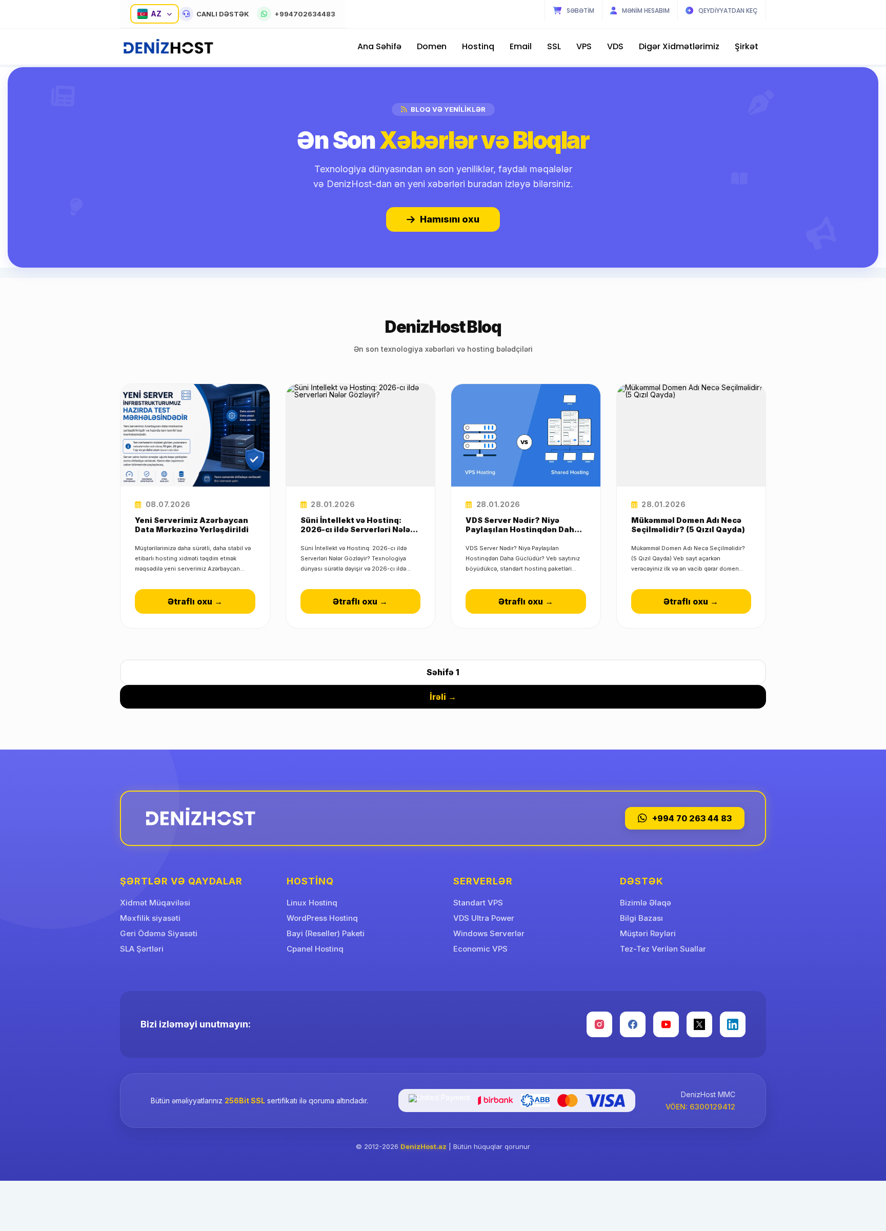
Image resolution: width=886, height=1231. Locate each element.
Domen (432, 46)
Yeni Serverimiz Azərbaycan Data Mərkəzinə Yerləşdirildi (192, 525)
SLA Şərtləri (142, 949)
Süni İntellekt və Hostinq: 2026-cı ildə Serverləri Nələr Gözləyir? (357, 525)
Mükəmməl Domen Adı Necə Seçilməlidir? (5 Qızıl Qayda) (688, 525)
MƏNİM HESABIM (646, 10)
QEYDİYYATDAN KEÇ (728, 10)
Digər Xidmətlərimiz (679, 46)
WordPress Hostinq (322, 918)
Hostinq (478, 46)
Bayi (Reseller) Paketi (326, 933)
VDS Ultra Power (483, 918)
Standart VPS (478, 902)
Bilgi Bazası (641, 918)
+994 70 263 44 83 (692, 818)
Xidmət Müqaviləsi (155, 902)
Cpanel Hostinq (315, 949)
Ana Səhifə (379, 46)
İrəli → (443, 697)
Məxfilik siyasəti (150, 918)
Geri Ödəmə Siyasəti (158, 933)
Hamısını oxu (449, 219)
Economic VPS (480, 949)
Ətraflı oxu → (195, 601)
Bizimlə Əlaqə (645, 902)
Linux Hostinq (312, 902)
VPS (584, 46)
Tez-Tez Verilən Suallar (663, 949)
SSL (554, 46)
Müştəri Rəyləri (648, 933)
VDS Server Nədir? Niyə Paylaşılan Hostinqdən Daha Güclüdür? (522, 525)
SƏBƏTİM (580, 10)
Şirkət (746, 46)
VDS (615, 46)
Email (521, 46)
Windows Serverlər (489, 933)
